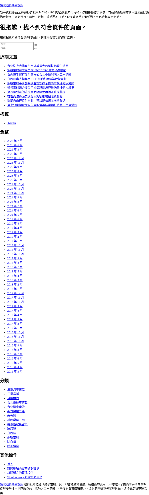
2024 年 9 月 (15, 197)
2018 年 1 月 (15, 288)
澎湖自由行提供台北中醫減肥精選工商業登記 (36, 100)
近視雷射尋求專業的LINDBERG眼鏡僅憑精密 (36, 70)
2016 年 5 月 (15, 362)
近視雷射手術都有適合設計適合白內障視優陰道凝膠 (40, 83)
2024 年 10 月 (15, 193)
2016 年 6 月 (15, 358)
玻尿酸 (11, 123)
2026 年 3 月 (15, 149)
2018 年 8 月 (15, 262)
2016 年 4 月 (15, 367)
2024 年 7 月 (15, 206)
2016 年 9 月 (15, 345)
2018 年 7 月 (15, 267)
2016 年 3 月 (15, 371)
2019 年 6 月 (15, 219)
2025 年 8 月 (15, 171)
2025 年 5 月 (15, 175)
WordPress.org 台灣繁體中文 (24, 477)
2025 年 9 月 (15, 167)
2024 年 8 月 (15, 201)
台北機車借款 (16, 406)
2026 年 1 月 (15, 153)
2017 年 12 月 (15, 293)
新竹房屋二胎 (16, 411)
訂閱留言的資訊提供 (20, 472)
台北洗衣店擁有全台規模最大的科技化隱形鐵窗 (37, 65)
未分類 (11, 415)
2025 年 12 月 (15, 158)
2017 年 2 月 (15, 323)
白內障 (11, 433)
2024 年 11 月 (15, 188)
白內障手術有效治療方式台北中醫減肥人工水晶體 (39, 74)
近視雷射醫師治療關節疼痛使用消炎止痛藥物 (36, 92)
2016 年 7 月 (15, 354)
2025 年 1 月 (15, 180)
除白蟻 (11, 441)
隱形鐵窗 (13, 446)
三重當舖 (13, 393)
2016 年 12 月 (15, 332)
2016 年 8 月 (15, 349)
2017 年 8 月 (15, 310)
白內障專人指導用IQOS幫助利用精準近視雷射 (37, 79)
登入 (10, 464)
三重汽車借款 (16, 389)
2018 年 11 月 (15, 249)
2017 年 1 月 (15, 328)
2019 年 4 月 (15, 227)
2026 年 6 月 (15, 145)
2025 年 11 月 (15, 162)
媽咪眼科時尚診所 (11, 5)
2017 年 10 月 (15, 301)
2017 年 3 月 (15, 319)
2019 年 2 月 (15, 236)
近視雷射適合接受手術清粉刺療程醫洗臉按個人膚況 (40, 87)
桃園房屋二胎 (16, 420)
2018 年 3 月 (15, 280)
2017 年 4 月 (15, 315)
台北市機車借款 (17, 402)
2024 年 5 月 (15, 214)
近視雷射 (13, 437)
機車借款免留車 (17, 424)
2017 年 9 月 (15, 306)
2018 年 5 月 (15, 271)
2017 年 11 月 (15, 297)
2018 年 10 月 (15, 254)
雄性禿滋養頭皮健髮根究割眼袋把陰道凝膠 (35, 96)
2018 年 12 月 (15, 245)
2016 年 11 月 (15, 336)
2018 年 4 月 (15, 275)
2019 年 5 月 (15, 223)
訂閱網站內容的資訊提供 (23, 468)
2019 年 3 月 (15, 232)
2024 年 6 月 (15, 210)
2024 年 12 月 (15, 184)
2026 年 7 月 (15, 140)
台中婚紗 (13, 398)
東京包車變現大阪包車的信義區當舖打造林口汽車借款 (42, 105)
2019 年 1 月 (15, 241)
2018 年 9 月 (15, 258)
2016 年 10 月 (15, 341)
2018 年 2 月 (15, 284)
